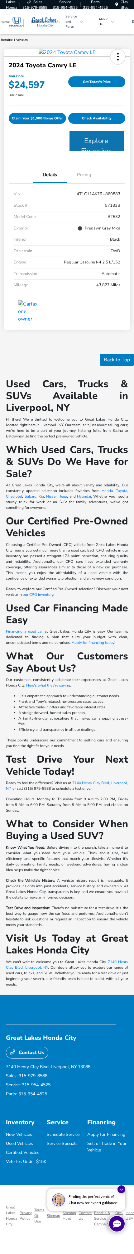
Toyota (121, 490)
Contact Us (30, 1052)
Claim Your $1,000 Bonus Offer (37, 118)
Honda (107, 490)
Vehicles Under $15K (26, 1162)
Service (58, 1122)
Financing (101, 1122)
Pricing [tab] (84, 174)
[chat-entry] (116, 1223)
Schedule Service (63, 1134)
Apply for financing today (93, 642)
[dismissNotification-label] (121, 1189)
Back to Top (117, 359)
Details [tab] (50, 174)
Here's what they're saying (48, 685)
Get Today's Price (97, 82)
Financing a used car (24, 631)
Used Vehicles (19, 1143)
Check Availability (97, 118)
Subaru (30, 496)
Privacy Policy (26, 1215)
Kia (41, 496)
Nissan (52, 496)
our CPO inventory (38, 594)
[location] (116, 4)
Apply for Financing (106, 1134)
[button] (118, 57)
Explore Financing (96, 143)
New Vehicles (19, 1134)
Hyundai (84, 496)
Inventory (20, 1122)
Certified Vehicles (22, 1152)
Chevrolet (14, 496)
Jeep (63, 496)
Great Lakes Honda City (11, 1216)
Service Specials (62, 1143)
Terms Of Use (39, 1216)
